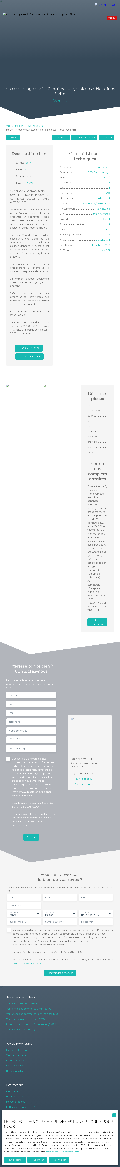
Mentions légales (15, 1101)
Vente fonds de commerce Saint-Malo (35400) (32, 1013)
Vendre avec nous (16, 1055)
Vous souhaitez (14, 738)
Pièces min (87, 921)
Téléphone (14, 721)
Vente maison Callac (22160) (22, 1003)
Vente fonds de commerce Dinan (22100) (29, 1008)
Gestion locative (15, 1065)
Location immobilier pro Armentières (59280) (31, 1024)
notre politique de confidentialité (62, 1151)
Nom (11, 703)
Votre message (17, 748)
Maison (19, 125)
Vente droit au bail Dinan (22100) (24, 1029)
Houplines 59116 (34, 125)
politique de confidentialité (27, 963)
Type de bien (50, 912)
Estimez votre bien (16, 1049)
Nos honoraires (14, 1096)
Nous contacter (14, 1070)
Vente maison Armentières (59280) (26, 1019)
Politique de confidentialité (20, 1107)
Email (12, 712)
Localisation (85, 912)
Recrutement (13, 1091)
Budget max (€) (18, 921)
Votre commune (18, 730)
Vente (9, 125)
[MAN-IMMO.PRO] (106, 6)
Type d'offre (14, 912)
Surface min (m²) (54, 921)
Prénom (13, 695)
